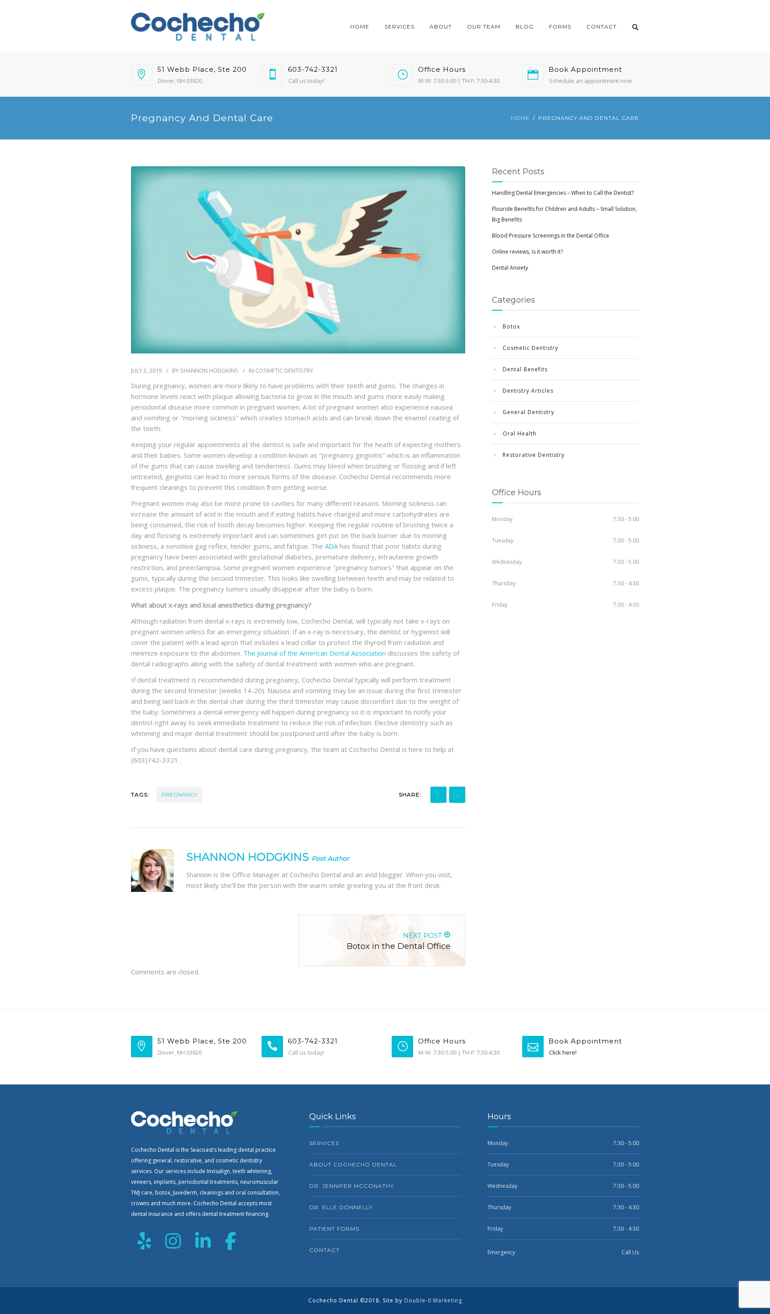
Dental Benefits (525, 369)
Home (359, 26)
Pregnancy (179, 794)
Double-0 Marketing (433, 1300)
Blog (525, 26)
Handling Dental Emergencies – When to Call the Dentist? (563, 193)
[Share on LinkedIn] (457, 795)
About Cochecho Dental (353, 1164)
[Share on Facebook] (438, 795)
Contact (601, 26)
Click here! (563, 1052)
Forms (560, 26)
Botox (511, 326)
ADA (331, 546)
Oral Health (520, 433)
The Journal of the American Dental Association (314, 653)
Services (399, 26)
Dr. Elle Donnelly (341, 1207)
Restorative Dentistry (534, 455)
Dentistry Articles (528, 390)
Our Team (483, 26)
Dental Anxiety (510, 267)
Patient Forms (334, 1228)
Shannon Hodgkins (209, 370)
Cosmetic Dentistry (284, 370)
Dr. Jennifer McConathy (351, 1186)
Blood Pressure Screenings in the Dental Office (550, 235)
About (441, 26)
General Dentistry (528, 412)
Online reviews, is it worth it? (527, 251)
